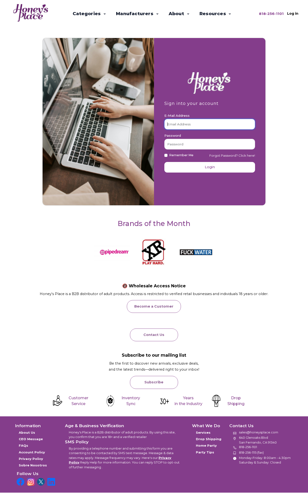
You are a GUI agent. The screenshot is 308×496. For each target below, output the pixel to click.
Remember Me (181, 155)
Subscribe (153, 382)
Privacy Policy (31, 459)
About (177, 13)
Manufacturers (135, 13)
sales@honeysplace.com (258, 432)
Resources (213, 13)
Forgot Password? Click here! (232, 155)
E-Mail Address (177, 115)
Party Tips (205, 452)
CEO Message (31, 439)
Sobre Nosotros (33, 465)
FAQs (23, 445)
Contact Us (153, 335)
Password (172, 135)
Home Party (206, 445)
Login (210, 167)
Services (203, 432)
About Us (27, 432)
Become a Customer (153, 306)
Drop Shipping (208, 439)
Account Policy (32, 452)
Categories (87, 13)
